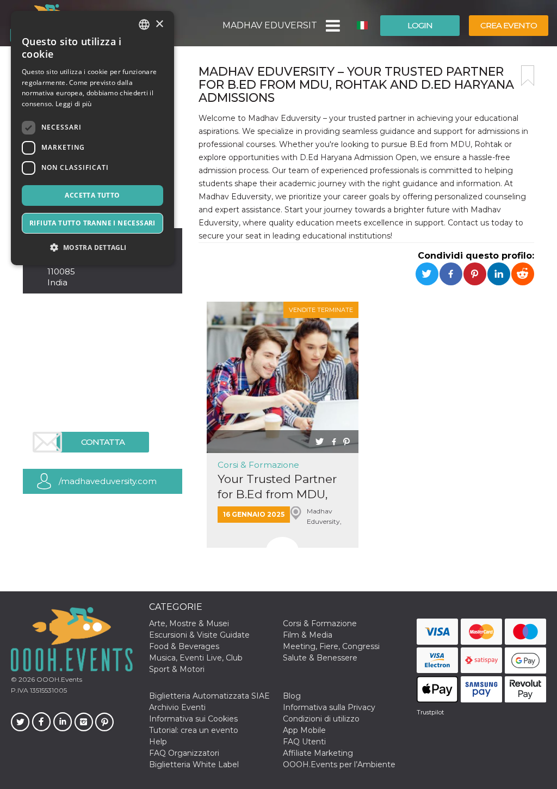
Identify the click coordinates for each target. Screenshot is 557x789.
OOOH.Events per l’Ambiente (339, 764)
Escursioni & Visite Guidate (199, 635)
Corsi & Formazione (258, 465)
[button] (332, 25)
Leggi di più (73, 103)
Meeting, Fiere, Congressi (331, 646)
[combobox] (144, 24)
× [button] (159, 24)
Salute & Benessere (320, 658)
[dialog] (92, 138)
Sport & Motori (177, 669)
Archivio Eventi (177, 707)
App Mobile (304, 730)
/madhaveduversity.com (108, 481)
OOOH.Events (58, 679)
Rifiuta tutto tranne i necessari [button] (92, 223)
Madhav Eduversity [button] (269, 25)
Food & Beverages (184, 646)
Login (419, 25)
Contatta (103, 442)
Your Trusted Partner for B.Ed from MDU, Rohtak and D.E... (277, 486)
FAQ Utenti (304, 742)
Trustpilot (430, 712)
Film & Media (307, 635)
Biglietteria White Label (194, 764)
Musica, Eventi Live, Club (196, 658)
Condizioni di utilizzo (321, 719)
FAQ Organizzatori (184, 753)
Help (158, 742)
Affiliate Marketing (318, 753)
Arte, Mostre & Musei (189, 623)
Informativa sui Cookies (193, 719)
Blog (292, 696)
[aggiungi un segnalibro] (527, 75)
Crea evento (508, 25)
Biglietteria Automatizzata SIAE (209, 696)
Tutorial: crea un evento (193, 730)
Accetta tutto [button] (92, 195)
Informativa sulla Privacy (329, 707)
